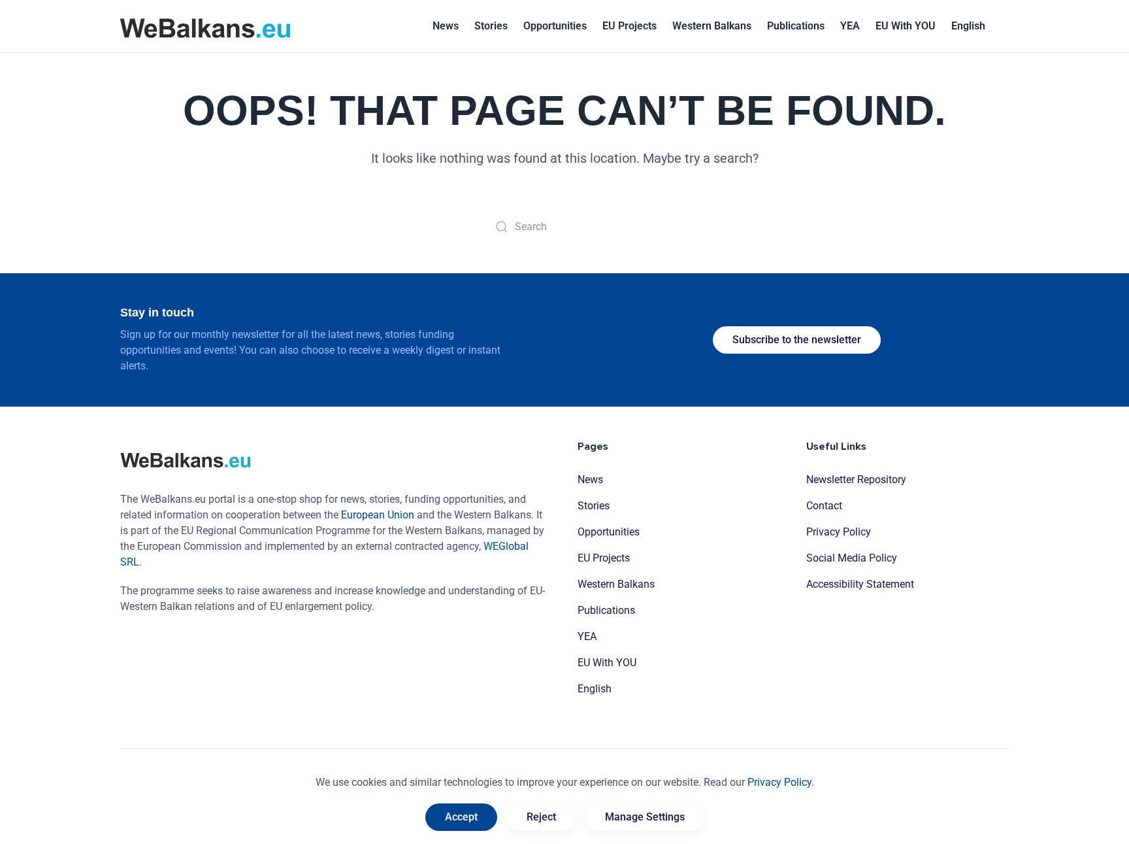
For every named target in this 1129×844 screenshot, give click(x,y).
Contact (824, 505)
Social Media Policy (851, 558)
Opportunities (555, 26)
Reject (541, 817)
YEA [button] (850, 26)
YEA (587, 636)
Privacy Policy (838, 532)
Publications (796, 26)
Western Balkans (616, 584)
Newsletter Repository (856, 479)
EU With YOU (905, 26)
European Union (377, 515)
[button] (968, 26)
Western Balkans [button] (711, 26)
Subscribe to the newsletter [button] (796, 339)
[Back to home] (205, 26)
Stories (491, 26)
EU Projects (629, 26)
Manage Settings (645, 817)
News (446, 26)
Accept (461, 817)
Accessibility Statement (860, 584)
